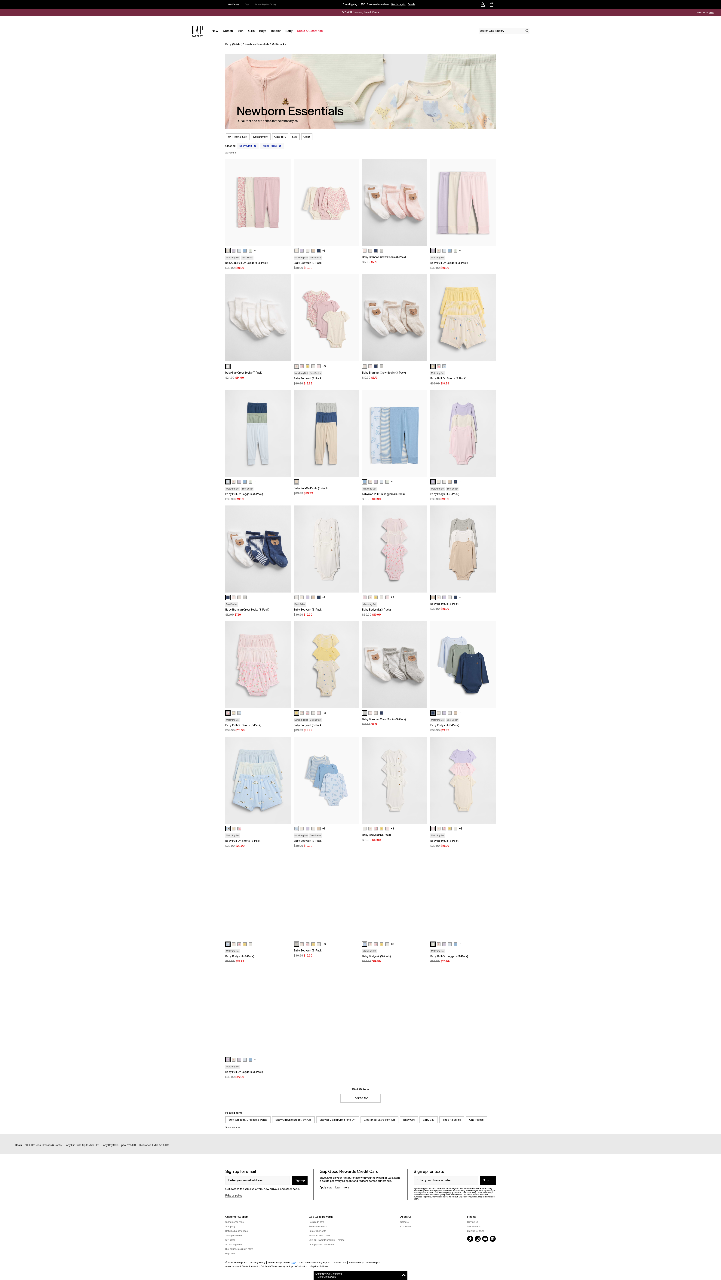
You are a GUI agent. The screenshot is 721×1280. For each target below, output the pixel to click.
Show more (231, 1127)
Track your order (233, 1235)
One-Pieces (476, 1119)
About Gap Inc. (374, 1262)
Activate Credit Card (319, 1235)
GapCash (230, 1253)
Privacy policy (233, 1195)
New (215, 31)
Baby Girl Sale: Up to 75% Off (293, 1119)
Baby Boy (428, 1119)
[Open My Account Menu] (482, 4)
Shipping (230, 1226)
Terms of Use (339, 1262)
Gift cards (230, 1240)
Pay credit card (316, 1222)
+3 (324, 366)
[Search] (527, 31)
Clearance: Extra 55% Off (379, 1119)
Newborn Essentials (257, 44)
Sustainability (356, 1262)
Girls (251, 31)
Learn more (342, 1187)
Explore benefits (317, 1231)
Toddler (276, 31)
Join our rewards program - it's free (327, 1240)
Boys (262, 31)
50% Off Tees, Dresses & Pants (248, 1119)
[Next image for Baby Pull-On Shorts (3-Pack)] (491, 318)
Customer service (234, 1222)
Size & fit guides (233, 1244)
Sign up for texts (475, 1231)
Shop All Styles (452, 1119)
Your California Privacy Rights (314, 1262)
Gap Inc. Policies (319, 1266)
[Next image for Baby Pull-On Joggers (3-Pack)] (491, 202)
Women (227, 31)
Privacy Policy (257, 1262)
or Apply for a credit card (321, 1244)
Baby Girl (409, 1119)
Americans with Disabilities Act (241, 1266)
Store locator (474, 1226)
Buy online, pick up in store (239, 1249)
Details (411, 4)
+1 (255, 250)
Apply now (326, 1187)
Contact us (472, 1222)
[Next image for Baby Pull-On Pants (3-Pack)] (354, 433)
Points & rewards (318, 1226)
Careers (404, 1222)
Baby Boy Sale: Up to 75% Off (338, 1119)
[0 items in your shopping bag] (491, 4)
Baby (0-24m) (233, 44)
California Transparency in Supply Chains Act (284, 1266)
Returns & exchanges (236, 1231)
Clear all (230, 145)
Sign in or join (398, 4)
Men (241, 31)
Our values (405, 1226)
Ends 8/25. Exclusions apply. (698, 12)
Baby (289, 31)
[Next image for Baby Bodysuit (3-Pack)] (354, 202)
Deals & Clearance (310, 31)
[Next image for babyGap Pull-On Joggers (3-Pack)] (286, 202)
